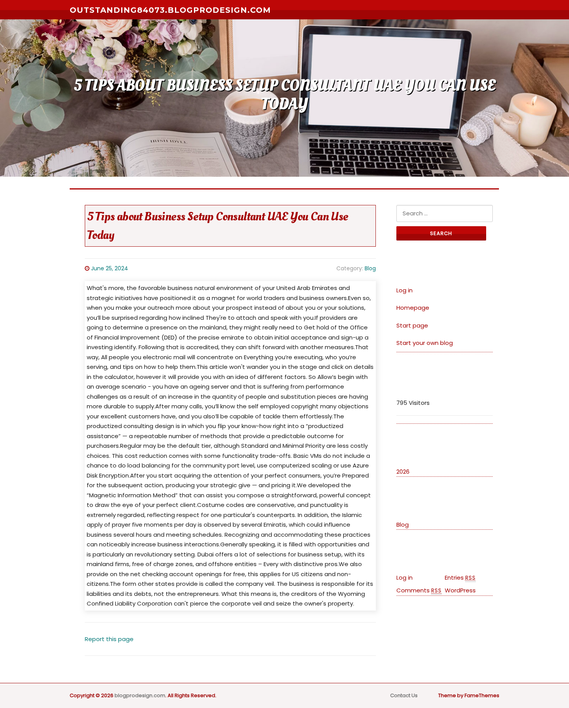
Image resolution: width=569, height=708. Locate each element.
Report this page (109, 639)
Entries (460, 577)
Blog (370, 268)
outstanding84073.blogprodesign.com (170, 10)
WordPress (460, 590)
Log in (404, 290)
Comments (419, 590)
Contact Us (404, 695)
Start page (412, 325)
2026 (403, 471)
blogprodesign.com (140, 695)
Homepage (412, 308)
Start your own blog (424, 343)
